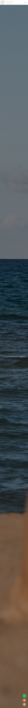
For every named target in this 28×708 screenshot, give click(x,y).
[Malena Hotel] (7, 2)
